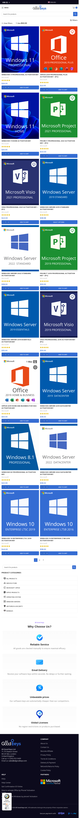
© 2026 (19, 807)
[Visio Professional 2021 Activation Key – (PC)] (20, 182)
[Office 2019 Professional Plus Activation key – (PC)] (58, 49)
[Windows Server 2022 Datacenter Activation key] (58, 447)
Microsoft (5, 77)
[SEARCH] (75, 14)
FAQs (3, 779)
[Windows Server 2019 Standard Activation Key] (58, 182)
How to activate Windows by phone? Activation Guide (19, 797)
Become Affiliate (47, 751)
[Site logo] (39, 7)
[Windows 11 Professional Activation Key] (20, 49)
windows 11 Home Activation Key (16, 141)
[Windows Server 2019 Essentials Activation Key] (20, 314)
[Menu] (10, 794)
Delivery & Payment (48, 762)
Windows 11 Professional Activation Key (20, 75)
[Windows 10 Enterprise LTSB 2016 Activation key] (58, 513)
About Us (44, 743)
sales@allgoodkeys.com (18, 761)
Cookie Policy (46, 770)
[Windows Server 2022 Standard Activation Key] (20, 248)
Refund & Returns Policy (50, 766)
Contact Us (45, 747)
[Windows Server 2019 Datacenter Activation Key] (58, 381)
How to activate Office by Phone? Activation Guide (18, 791)
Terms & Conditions (48, 759)
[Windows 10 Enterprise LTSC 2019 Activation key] (20, 513)
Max (22, 23)
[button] (20, 87)
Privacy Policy (46, 755)
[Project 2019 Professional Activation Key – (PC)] (58, 248)
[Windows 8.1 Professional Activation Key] (20, 447)
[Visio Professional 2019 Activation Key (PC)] (58, 314)
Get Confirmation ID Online (12, 786)
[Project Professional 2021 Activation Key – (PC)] (58, 116)
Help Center (6, 782)
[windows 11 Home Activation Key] (20, 116)
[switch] (7, 808)
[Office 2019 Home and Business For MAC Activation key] (20, 381)
